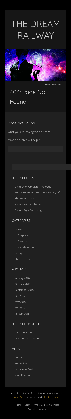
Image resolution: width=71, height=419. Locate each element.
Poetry (18, 253)
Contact (42, 408)
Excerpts (22, 241)
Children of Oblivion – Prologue (33, 186)
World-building (26, 247)
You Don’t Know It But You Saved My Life (38, 192)
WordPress (18, 396)
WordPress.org (23, 375)
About (29, 332)
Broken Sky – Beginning (28, 210)
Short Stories (22, 259)
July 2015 (20, 296)
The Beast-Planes (25, 198)
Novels (18, 229)
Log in (18, 357)
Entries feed (21, 363)
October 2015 (22, 284)
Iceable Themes (51, 396)
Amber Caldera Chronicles (46, 404)
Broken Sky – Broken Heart (30, 204)
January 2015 (22, 313)
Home (47, 84)
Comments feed (24, 369)
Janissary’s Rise (32, 338)
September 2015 (24, 290)
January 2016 (22, 278)
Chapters (23, 235)
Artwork (31, 408)
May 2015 (20, 302)
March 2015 (21, 307)
